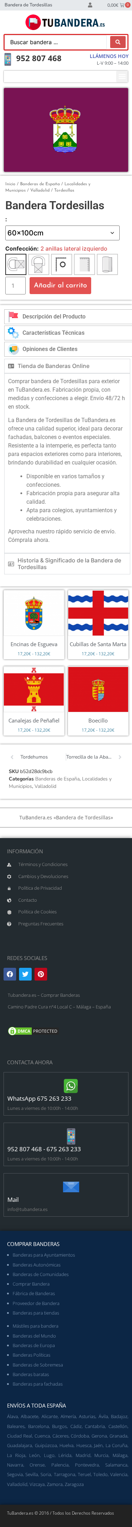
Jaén (98, 1445)
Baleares (16, 1426)
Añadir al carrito (60, 285)
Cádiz (76, 1426)
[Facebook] (10, 974)
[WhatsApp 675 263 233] (71, 1086)
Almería (68, 1416)
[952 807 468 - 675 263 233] (71, 1136)
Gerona (99, 1436)
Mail (13, 1199)
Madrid (83, 1455)
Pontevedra (87, 1465)
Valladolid (40, 190)
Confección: (22, 248)
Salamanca (116, 1465)
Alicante (50, 1416)
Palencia (60, 1465)
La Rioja (16, 1455)
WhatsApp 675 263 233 (39, 1098)
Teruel (84, 1474)
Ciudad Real (19, 1436)
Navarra (15, 1465)
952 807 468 (39, 58)
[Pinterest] (40, 974)
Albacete (29, 1416)
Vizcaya (37, 1484)
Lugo (49, 1455)
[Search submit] (118, 42)
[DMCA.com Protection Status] (33, 1034)
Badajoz (119, 1416)
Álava (12, 1416)
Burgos (59, 1426)
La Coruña (117, 1445)
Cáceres (60, 1436)
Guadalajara (19, 1445)
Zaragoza (74, 1484)
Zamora (55, 1484)
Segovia (15, 1474)
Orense (37, 1465)
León (34, 1455)
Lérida (64, 1455)
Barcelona (38, 1426)
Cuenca (42, 1436)
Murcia (101, 1455)
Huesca (84, 1445)
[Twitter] (25, 974)
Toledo (100, 1474)
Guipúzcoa (46, 1445)
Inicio (10, 184)
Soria (45, 1474)
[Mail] (71, 1187)
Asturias (87, 1416)
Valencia (118, 1474)
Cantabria (95, 1426)
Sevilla (31, 1474)
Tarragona (64, 1474)
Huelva (66, 1445)
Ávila (103, 1416)
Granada (118, 1436)
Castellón (117, 1426)
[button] (122, 76)
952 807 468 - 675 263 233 (44, 1149)
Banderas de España (40, 184)
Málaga (120, 1455)
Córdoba (80, 1436)
